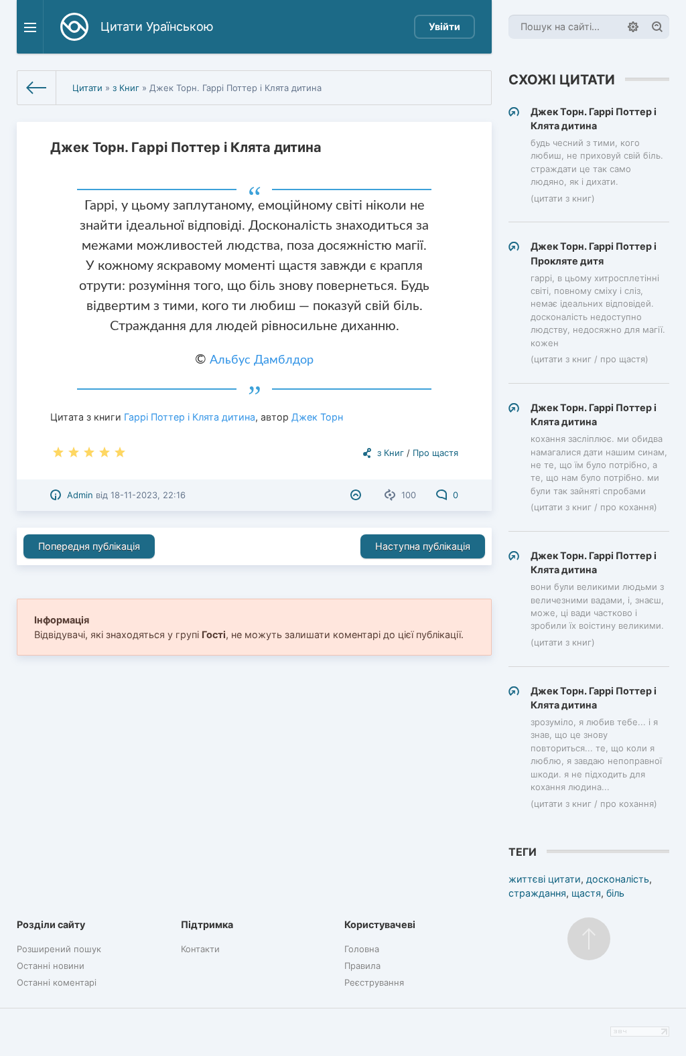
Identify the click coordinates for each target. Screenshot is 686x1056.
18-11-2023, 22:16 (148, 494)
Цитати (87, 87)
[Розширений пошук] (633, 27)
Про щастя (435, 452)
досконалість (617, 879)
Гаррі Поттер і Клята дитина (189, 417)
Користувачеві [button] (379, 924)
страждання (537, 893)
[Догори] (588, 938)
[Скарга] (357, 494)
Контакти (200, 949)
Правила (362, 965)
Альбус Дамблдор (262, 360)
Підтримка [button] (207, 924)
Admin (80, 494)
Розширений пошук (59, 949)
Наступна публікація (422, 546)
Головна (361, 949)
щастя (586, 893)
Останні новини (50, 965)
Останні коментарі (56, 982)
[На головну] (36, 87)
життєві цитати (544, 879)
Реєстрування (374, 982)
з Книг (126, 87)
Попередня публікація (89, 546)
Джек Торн (317, 417)
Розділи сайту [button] (51, 924)
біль (615, 893)
